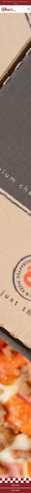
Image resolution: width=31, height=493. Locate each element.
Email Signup (15, 490)
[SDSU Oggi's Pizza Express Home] (8, 9)
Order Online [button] (15, 485)
